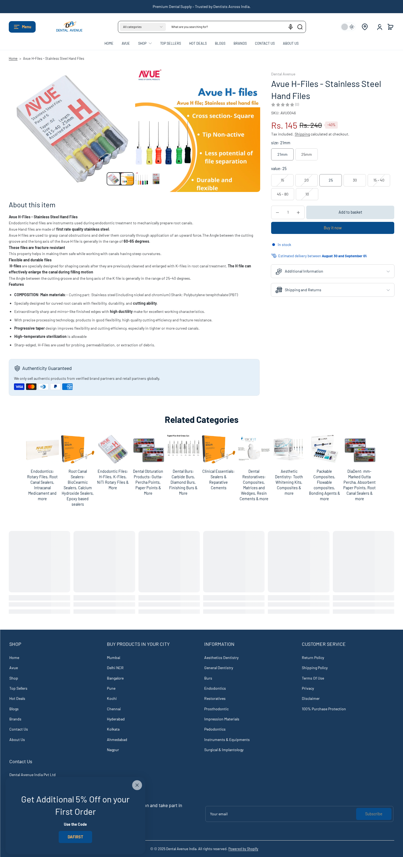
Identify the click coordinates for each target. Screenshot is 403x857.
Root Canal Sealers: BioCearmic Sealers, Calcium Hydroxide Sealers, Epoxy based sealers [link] (78, 488)
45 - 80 (282, 194)
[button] (22, 27)
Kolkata (113, 729)
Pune (111, 688)
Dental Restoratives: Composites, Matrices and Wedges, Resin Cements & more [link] (253, 485)
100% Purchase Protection (324, 708)
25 (331, 180)
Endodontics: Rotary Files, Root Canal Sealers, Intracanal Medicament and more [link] (42, 485)
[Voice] (290, 26)
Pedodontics (215, 729)
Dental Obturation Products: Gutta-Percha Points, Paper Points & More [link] (148, 482)
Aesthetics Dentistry (221, 657)
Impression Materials (221, 719)
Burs (208, 678)
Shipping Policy (315, 667)
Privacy (308, 688)
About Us (17, 739)
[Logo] (66, 26)
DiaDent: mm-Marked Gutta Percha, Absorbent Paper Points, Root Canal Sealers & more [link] (359, 485)
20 (306, 180)
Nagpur (113, 749)
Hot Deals (17, 698)
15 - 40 (378, 180)
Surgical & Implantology (223, 749)
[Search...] (300, 26)
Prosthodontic (216, 708)
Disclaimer (311, 698)
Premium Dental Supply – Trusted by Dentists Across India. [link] (202, 6)
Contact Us (18, 729)
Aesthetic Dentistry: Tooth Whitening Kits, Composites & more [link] (289, 482)
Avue (13, 667)
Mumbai (113, 657)
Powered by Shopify (243, 849)
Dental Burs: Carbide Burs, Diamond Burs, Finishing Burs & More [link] (183, 482)
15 (282, 180)
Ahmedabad (117, 739)
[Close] (137, 785)
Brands (15, 719)
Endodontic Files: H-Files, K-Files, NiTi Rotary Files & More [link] (113, 479)
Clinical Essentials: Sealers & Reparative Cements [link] (218, 479)
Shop (13, 678)
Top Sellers (18, 688)
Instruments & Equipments (227, 739)
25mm (306, 154)
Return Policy (313, 657)
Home (13, 58)
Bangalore (115, 678)
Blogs (14, 708)
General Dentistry (218, 667)
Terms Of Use (313, 678)
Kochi (112, 698)
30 (355, 180)
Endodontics (215, 688)
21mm (282, 154)
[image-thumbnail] (113, 178)
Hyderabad (116, 719)
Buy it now (333, 227)
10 (307, 194)
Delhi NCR (115, 667)
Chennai (114, 708)
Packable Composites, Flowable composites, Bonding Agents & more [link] (324, 485)
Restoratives (215, 698)
